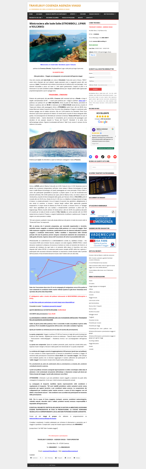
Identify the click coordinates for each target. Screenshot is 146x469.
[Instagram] (96, 156)
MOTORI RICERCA (109, 14)
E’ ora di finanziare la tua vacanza (98, 263)
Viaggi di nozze (94, 14)
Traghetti (91, 317)
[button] (115, 136)
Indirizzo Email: (93, 85)
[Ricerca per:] (102, 167)
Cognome (91, 77)
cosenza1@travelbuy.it (50, 451)
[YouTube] (115, 156)
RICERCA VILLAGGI (94, 311)
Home (31, 14)
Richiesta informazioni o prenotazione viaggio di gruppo (102, 332)
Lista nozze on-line (94, 300)
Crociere (83, 14)
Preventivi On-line (35, 17)
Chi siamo (39, 14)
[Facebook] (90, 156)
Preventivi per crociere (95, 323)
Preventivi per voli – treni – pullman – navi (100, 328)
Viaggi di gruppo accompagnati (56, 14)
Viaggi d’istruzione (68, 17)
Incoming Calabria (52, 17)
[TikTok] (102, 156)
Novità (80, 17)
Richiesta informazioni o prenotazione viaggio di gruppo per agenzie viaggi (102, 337)
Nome (90, 73)
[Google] (108, 156)
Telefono (91, 81)
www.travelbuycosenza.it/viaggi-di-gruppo (42, 418)
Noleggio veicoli (93, 314)
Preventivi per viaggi (94, 326)
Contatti (89, 17)
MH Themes (52, 465)
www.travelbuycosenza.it (70, 451)
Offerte (72, 14)
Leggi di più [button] (95, 143)
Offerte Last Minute (94, 292)
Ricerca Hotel (92, 309)
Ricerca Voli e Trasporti (95, 306)
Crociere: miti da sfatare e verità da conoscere (101, 255)
